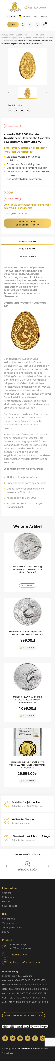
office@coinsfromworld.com (25, 962)
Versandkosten (9, 923)
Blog (36, 16)
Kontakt (44, 16)
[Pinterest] (22, 110)
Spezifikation (27, 248)
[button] (9, 92)
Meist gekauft (9, 897)
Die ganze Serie (28, 256)
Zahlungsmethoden (12, 927)
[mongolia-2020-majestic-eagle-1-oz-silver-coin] (27, 692)
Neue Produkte (9, 905)
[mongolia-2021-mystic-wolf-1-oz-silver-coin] (27, 627)
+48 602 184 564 (18, 954)
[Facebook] (10, 110)
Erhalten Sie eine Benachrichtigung (27, 223)
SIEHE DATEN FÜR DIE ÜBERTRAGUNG (23, 1015)
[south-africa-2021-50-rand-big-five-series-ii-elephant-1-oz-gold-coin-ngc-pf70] (27, 757)
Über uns (6, 892)
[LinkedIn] (28, 110)
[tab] (27, 241)
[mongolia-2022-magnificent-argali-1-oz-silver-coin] (27, 562)
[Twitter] (16, 110)
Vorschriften (8, 918)
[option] (27, 65)
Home (4, 35)
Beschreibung (27, 241)
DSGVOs (6, 931)
